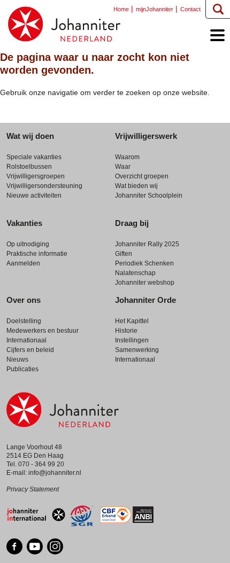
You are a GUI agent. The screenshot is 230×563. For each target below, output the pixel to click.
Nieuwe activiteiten (34, 195)
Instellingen (132, 340)
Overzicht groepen (141, 176)
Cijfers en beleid (30, 350)
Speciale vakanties (34, 157)
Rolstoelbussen (29, 166)
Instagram (55, 546)
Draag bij (132, 223)
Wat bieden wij (136, 186)
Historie (126, 330)
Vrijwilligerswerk (146, 135)
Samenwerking (137, 350)
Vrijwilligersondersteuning (44, 186)
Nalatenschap (135, 273)
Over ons (23, 299)
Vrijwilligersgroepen (35, 176)
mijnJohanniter (154, 9)
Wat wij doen (30, 135)
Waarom (127, 157)
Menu (214, 36)
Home (64, 24)
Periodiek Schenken (144, 263)
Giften (123, 253)
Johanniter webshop (144, 282)
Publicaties (22, 369)
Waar (123, 166)
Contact (190, 9)
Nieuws (17, 359)
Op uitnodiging (27, 244)
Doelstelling (23, 321)
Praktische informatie (36, 253)
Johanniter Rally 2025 (147, 244)
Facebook (14, 546)
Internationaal (26, 340)
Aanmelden (23, 263)
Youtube (35, 546)
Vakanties (24, 223)
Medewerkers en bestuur (42, 330)
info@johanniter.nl (54, 472)
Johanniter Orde (145, 299)
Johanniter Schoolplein (148, 195)
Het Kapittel (132, 321)
